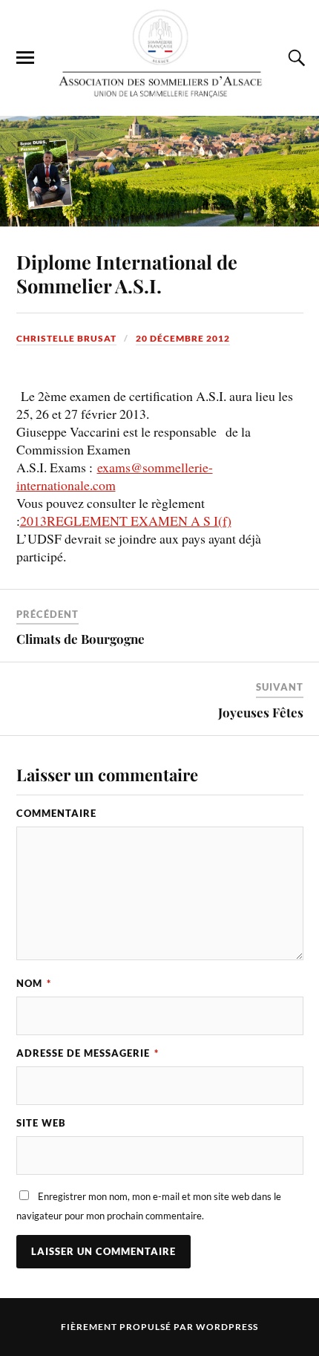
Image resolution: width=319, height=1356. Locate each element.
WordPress (227, 1326)
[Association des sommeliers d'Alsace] (159, 56)
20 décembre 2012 (183, 338)
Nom (33, 983)
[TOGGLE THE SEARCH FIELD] (294, 58)
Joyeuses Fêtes (260, 712)
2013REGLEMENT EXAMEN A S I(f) (125, 520)
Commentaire (56, 813)
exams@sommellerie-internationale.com (114, 476)
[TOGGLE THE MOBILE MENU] (25, 58)
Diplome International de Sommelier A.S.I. (126, 273)
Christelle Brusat (66, 338)
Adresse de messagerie (87, 1053)
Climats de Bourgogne (80, 638)
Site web (41, 1123)
